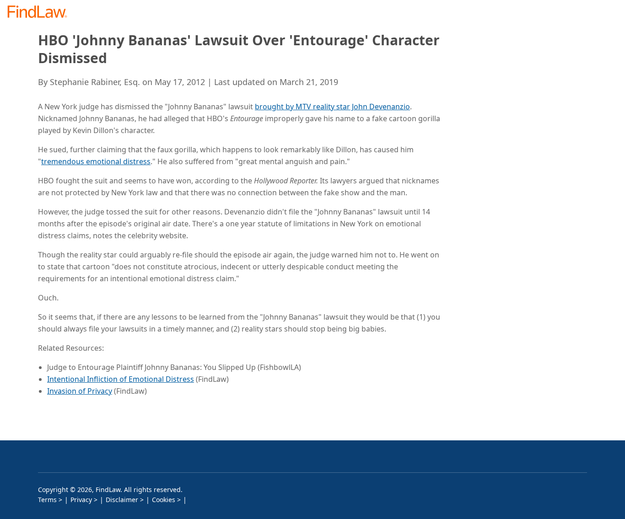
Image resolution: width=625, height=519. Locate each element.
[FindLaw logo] (41, 12)
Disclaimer (122, 499)
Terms (47, 499)
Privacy (81, 499)
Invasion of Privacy (79, 391)
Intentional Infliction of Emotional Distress (120, 379)
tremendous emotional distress (96, 161)
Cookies (163, 499)
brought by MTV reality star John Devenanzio (332, 107)
